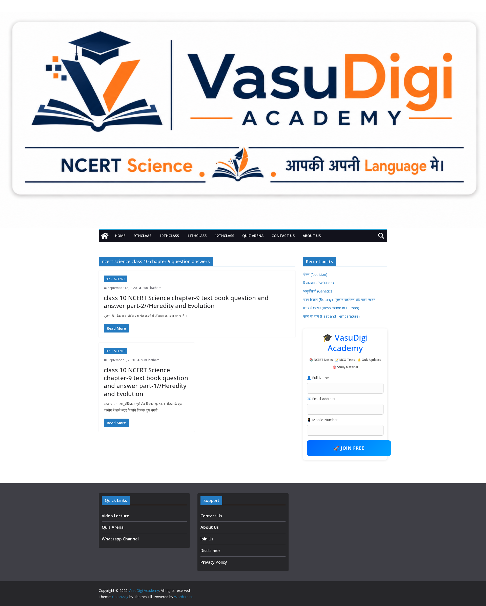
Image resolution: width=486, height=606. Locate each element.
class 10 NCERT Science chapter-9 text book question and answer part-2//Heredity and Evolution (186, 302)
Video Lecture (115, 516)
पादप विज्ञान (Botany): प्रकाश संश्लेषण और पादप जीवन (339, 299)
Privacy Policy (213, 562)
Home (120, 235)
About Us (312, 235)
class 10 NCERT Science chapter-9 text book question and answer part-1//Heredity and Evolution (146, 382)
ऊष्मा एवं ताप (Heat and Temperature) (331, 316)
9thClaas (142, 235)
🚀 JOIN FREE (349, 448)
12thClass (224, 235)
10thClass (169, 235)
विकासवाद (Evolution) (318, 282)
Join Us (206, 539)
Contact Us (283, 235)
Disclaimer (210, 550)
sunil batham (152, 288)
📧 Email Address (321, 398)
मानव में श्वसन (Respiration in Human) (331, 307)
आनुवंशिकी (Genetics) (318, 291)
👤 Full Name (318, 377)
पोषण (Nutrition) (315, 274)
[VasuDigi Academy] (105, 236)
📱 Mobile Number (322, 419)
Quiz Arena (253, 235)
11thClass (197, 235)
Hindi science (115, 279)
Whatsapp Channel (120, 539)
